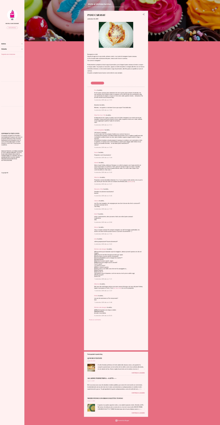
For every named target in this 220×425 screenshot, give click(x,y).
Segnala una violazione (8, 54)
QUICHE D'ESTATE (94, 358)
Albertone (97, 177)
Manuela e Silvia (98, 189)
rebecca (96, 201)
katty (95, 239)
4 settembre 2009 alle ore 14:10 (103, 100)
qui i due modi (117, 288)
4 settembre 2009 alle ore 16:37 (103, 184)
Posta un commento (95, 320)
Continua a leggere (138, 373)
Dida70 (96, 214)
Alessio (96, 227)
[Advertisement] (154, 36)
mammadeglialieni (99, 130)
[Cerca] (159, 4)
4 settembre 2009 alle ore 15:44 (103, 157)
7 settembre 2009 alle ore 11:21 (103, 279)
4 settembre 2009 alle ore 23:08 (103, 222)
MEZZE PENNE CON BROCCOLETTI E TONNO (105, 398)
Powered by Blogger (123, 420)
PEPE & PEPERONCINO (99, 4)
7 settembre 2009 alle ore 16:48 (103, 302)
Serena (96, 152)
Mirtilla (96, 295)
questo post (130, 181)
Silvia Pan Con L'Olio (100, 115)
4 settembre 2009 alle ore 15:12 (103, 125)
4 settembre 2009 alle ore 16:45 (103, 196)
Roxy (95, 90)
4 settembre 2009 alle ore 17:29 (103, 209)
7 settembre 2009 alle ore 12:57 (103, 290)
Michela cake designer (100, 249)
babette (96, 162)
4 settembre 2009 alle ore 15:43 (103, 147)
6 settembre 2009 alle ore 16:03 (103, 244)
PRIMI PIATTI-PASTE (97, 83)
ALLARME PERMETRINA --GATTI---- (101, 378)
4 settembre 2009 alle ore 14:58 (103, 110)
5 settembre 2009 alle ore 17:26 (103, 234)
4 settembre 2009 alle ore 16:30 (103, 172)
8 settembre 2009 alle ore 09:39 (103, 315)
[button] (144, 14)
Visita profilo (12, 27)
